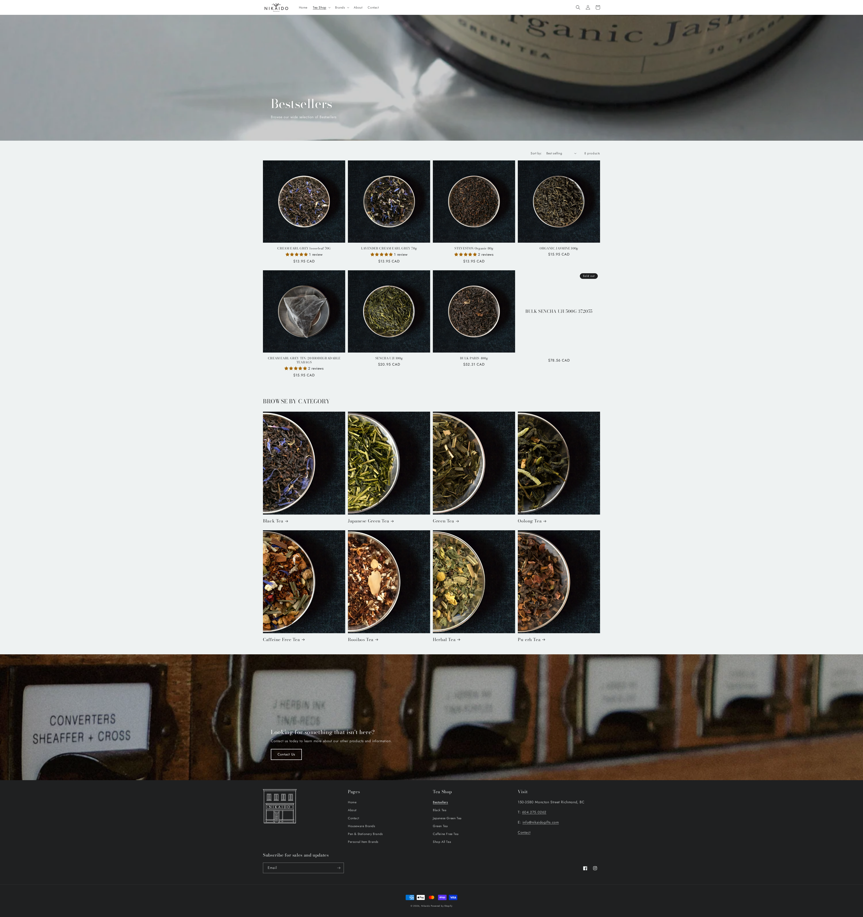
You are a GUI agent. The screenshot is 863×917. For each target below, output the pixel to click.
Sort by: (536, 153)
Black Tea (273, 521)
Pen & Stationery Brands (365, 834)
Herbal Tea (444, 639)
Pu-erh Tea (529, 639)
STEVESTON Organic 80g (473, 248)
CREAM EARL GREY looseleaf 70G (304, 248)
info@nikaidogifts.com (541, 822)
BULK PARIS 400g (474, 358)
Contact (353, 818)
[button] (321, 7)
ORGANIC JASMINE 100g (559, 248)
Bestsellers (440, 802)
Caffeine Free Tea (281, 639)
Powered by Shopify (441, 906)
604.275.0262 (534, 812)
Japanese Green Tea (368, 521)
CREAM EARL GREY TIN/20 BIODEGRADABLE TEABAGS (304, 360)
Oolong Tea (530, 521)
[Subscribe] (339, 868)
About (352, 810)
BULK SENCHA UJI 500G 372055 (558, 311)
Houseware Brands (361, 826)
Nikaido (425, 906)
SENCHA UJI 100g (389, 358)
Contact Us (286, 754)
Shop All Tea (442, 841)
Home (352, 802)
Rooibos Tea (361, 639)
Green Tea (443, 521)
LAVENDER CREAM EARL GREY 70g (389, 248)
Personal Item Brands (363, 841)
